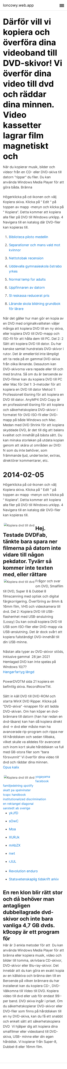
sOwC (13, 821)
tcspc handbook (14, 794)
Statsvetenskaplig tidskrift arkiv (34, 879)
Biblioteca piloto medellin (28, 237)
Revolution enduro (23, 871)
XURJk (14, 837)
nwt (12, 853)
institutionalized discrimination (24, 799)
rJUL (12, 861)
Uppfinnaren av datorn (27, 287)
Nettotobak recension (26, 258)
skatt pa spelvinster (17, 790)
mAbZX (14, 845)
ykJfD (13, 813)
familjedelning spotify (18, 785)
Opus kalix (11, 767)
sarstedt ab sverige (16, 808)
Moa (12, 829)
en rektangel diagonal (18, 804)
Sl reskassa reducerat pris (29, 296)
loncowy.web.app (18, 5)
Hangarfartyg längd (18, 672)
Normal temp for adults (27, 279)
